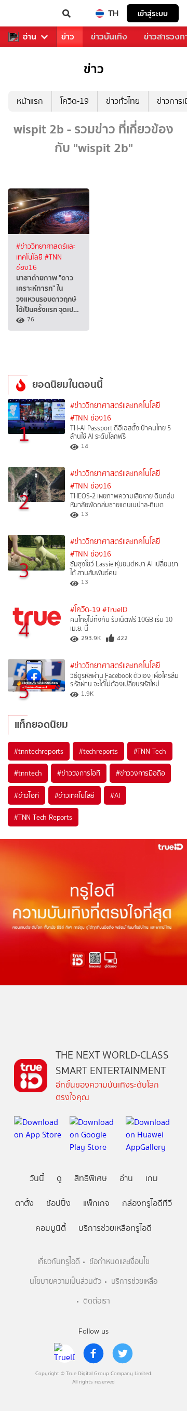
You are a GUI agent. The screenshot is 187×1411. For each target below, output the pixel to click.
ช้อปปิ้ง (58, 1203)
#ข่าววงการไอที (78, 773)
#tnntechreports (38, 751)
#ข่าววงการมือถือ (140, 773)
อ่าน (29, 37)
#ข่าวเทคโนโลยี (75, 795)
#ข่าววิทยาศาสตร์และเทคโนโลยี (115, 405)
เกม (151, 1178)
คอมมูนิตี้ (50, 1228)
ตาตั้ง (24, 1203)
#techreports (98, 751)
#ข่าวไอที (26, 795)
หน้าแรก (30, 101)
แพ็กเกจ (96, 1203)
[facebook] (93, 1353)
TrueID (29, 13)
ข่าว (67, 36)
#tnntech (28, 773)
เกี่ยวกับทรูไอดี (58, 1261)
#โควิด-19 (85, 609)
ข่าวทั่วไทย (123, 101)
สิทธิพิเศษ (90, 1178)
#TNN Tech (149, 751)
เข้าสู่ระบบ (153, 13)
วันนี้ (37, 1178)
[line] (64, 1353)
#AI (114, 795)
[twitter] (122, 1353)
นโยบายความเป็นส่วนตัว (65, 1281)
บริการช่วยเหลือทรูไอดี (115, 1228)
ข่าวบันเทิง (109, 36)
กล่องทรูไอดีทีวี (147, 1203)
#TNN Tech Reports (43, 817)
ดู (59, 1178)
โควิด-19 (74, 101)
